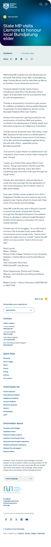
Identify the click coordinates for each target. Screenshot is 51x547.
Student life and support (12, 448)
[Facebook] (11, 59)
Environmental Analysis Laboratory (16, 441)
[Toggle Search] (41, 4)
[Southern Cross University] (10, 6)
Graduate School (9, 431)
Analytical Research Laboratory (14, 445)
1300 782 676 (8, 345)
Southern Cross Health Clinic (14, 438)
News (5, 365)
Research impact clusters (12, 435)
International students (11, 395)
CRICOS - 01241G (24, 533)
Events (5, 368)
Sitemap (6, 505)
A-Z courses (7, 378)
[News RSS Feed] (26, 59)
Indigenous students (10, 398)
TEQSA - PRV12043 (38, 533)
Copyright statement (11, 501)
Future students (9, 391)
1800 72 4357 (8, 334)
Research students (10, 405)
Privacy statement (10, 503)
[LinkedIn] (21, 59)
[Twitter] (16, 59)
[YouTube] (26, 519)
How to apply (8, 362)
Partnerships (8, 411)
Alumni (6, 408)
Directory (6, 358)
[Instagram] (11, 519)
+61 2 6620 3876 (9, 340)
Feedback (7, 499)
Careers (6, 375)
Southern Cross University (14, 529)
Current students (9, 401)
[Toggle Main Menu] (46, 4)
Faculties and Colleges (11, 428)
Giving (5, 372)
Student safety (8, 451)
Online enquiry (8, 323)
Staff (5, 415)
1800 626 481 (8, 329)
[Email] (31, 59)
